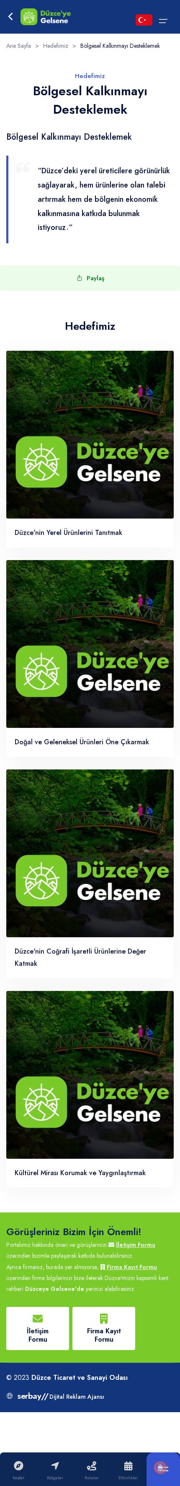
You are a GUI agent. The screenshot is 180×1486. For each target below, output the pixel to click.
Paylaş (95, 278)
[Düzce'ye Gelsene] (46, 16)
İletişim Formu (135, 1245)
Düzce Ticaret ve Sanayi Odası (79, 1377)
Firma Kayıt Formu (132, 1267)
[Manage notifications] (160, 1467)
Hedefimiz (55, 46)
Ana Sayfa (18, 46)
